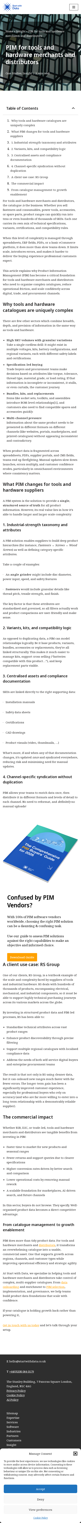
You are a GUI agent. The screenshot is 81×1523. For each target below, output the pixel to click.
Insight (20, 31)
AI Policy (12, 1399)
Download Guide (22, 957)
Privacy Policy (16, 1390)
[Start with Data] (12, 7)
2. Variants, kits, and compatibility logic (38, 149)
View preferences (40, 1510)
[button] (75, 1453)
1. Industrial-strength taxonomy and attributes (43, 142)
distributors (47, 1245)
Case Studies (13, 73)
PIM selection (55, 1287)
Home (9, 31)
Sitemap (12, 1413)
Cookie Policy (40, 1517)
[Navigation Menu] (73, 7)
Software (13, 1427)
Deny (40, 1499)
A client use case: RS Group (29, 177)
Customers (14, 1440)
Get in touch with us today (21, 1325)
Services (12, 1422)
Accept (40, 1489)
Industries (14, 1431)
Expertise (13, 1418)
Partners (12, 1436)
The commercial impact (27, 183)
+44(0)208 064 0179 (21, 1371)
